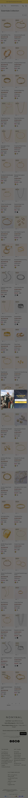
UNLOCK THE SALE (21, 402)
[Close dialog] (26, 390)
